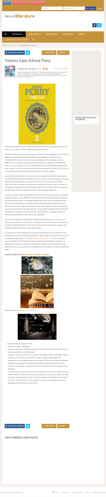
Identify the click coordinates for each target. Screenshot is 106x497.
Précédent (50, 53)
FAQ (88, 492)
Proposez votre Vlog (37, 3)
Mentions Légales (78, 492)
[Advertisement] (37, 460)
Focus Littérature (5, 492)
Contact (55, 492)
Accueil (7, 3)
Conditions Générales (99, 492)
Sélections (34, 34)
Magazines (51, 34)
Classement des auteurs (16, 40)
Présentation (65, 492)
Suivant (62, 53)
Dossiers (67, 34)
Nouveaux (17, 34)
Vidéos (81, 34)
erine (39, 69)
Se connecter (90, 8)
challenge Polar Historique (26, 310)
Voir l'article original (60, 68)
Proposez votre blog (20, 3)
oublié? (100, 8)
